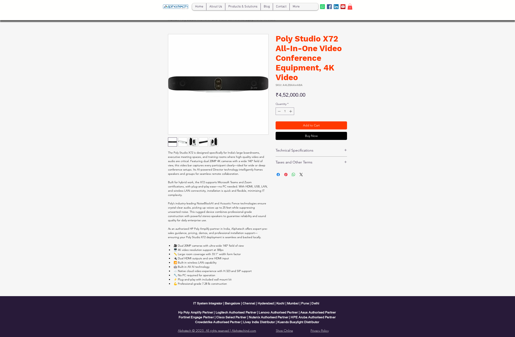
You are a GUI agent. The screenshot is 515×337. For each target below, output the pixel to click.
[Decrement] (278, 111)
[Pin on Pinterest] (285, 174)
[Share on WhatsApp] (293, 174)
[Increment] (291, 111)
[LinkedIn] (336, 6)
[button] (349, 7)
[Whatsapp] (322, 6)
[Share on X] (301, 174)
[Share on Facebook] (278, 174)
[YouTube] (343, 6)
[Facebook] (329, 6)
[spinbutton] (284, 111)
